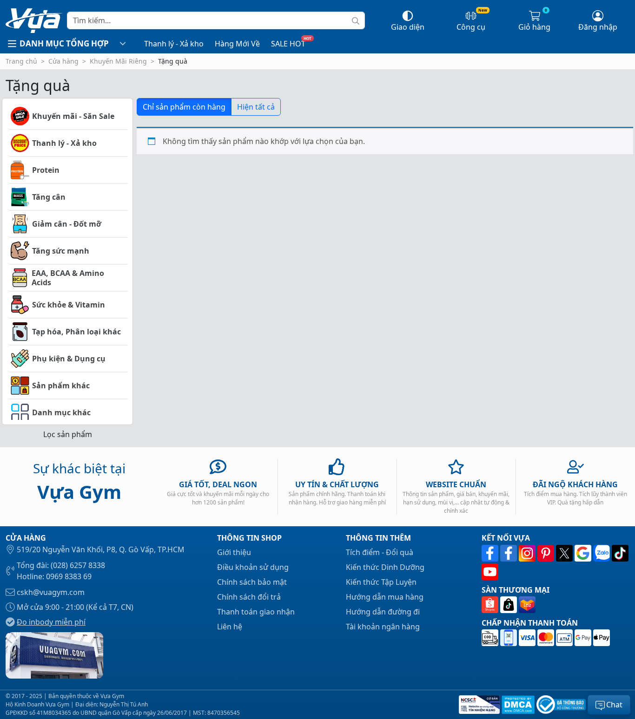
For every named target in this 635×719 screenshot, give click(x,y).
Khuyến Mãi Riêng (118, 61)
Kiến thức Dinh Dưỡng (385, 567)
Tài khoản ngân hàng (383, 626)
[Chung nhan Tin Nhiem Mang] (478, 704)
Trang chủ (21, 61)
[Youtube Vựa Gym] (490, 572)
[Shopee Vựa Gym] (491, 605)
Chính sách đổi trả (249, 597)
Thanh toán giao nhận (256, 612)
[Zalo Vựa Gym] (602, 553)
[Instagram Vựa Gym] (528, 553)
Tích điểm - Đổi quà (379, 552)
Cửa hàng (63, 61)
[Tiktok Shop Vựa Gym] (509, 605)
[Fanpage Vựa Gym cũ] (509, 553)
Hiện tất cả (256, 107)
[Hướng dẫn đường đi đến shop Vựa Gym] (54, 654)
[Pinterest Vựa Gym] (546, 553)
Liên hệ (229, 626)
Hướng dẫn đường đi (383, 612)
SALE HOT (288, 44)
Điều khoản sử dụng (253, 567)
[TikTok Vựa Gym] (620, 553)
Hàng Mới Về (237, 44)
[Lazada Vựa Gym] (527, 605)
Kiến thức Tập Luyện (381, 582)
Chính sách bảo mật (252, 582)
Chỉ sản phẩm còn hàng (184, 107)
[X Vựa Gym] (565, 553)
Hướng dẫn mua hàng (384, 597)
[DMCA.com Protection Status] (517, 704)
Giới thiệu (234, 552)
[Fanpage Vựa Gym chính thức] (491, 553)
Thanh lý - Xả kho (174, 44)
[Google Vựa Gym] (584, 553)
